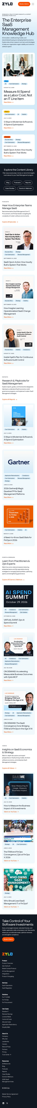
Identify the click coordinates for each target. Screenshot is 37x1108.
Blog (3, 1066)
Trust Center (5, 1055)
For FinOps (5, 1000)
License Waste (6, 1017)
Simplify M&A (6, 1027)
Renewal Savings (7, 1014)
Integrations (5, 974)
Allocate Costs (6, 1022)
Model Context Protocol (9, 968)
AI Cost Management (8, 971)
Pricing (4, 1052)
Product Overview (7, 963)
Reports (4, 1071)
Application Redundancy (9, 1024)
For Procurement (7, 1002)
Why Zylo (5, 1039)
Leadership (5, 1041)
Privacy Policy (6, 1097)
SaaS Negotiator (7, 988)
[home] (6, 4)
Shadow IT (5, 1011)
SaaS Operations (7, 985)
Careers (4, 1044)
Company (5, 1036)
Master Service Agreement (10, 1094)
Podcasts (5, 1069)
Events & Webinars (7, 1077)
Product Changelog (8, 976)
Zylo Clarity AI (6, 966)
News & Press (6, 1047)
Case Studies (6, 1074)
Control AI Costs (7, 1019)
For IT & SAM (6, 997)
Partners (4, 1049)
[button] (33, 4)
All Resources (6, 1064)
